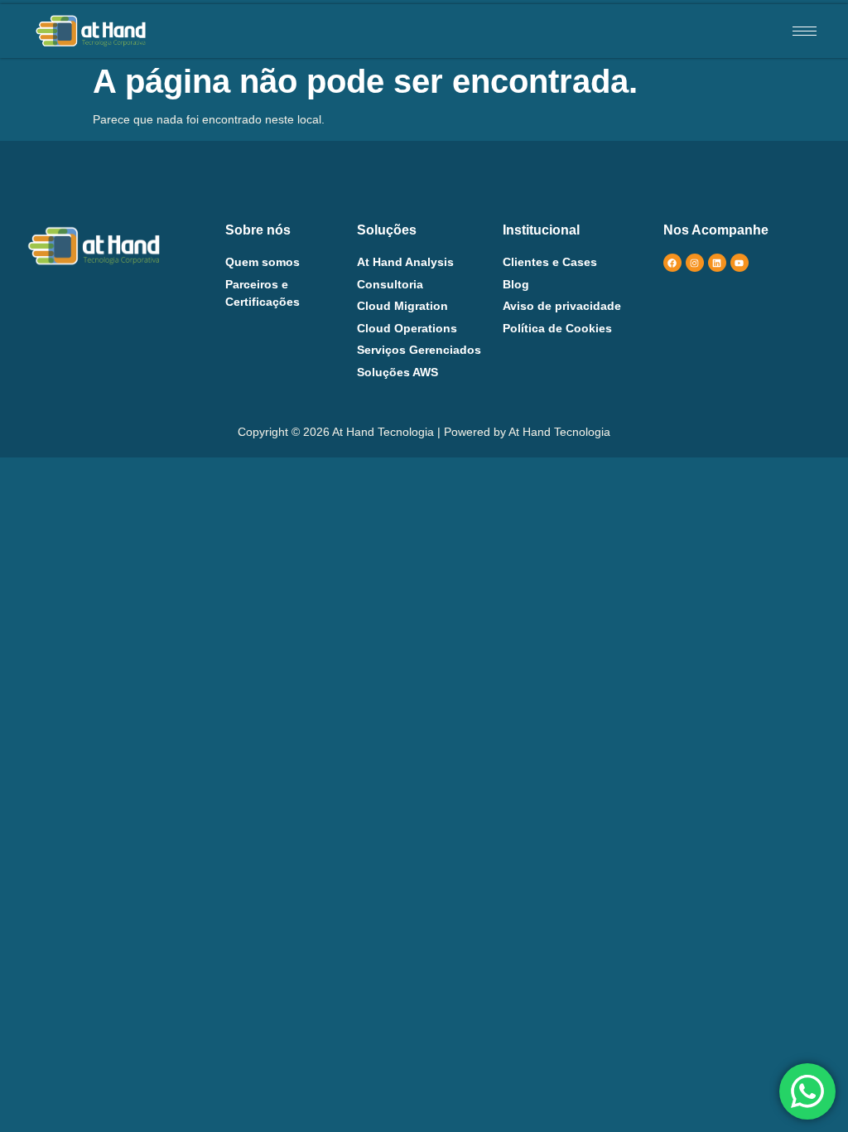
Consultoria (390, 284)
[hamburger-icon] (804, 31)
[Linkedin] (717, 263)
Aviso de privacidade (562, 305)
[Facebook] (672, 263)
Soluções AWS (397, 372)
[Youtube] (739, 263)
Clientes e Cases (550, 261)
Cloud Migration (402, 305)
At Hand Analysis (405, 261)
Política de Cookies (557, 328)
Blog (516, 284)
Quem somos (262, 261)
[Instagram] (695, 263)
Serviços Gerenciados (419, 349)
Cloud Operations (407, 328)
